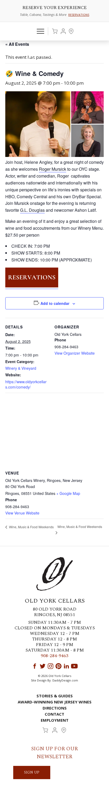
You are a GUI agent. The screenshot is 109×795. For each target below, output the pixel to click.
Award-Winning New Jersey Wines (55, 701)
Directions (55, 708)
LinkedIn (66, 666)
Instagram (50, 666)
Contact (54, 714)
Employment (55, 720)
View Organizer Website (74, 353)
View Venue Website (22, 513)
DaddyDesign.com (65, 680)
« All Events (17, 44)
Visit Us (71, 31)
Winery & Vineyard (20, 368)
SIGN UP (31, 772)
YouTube (74, 666)
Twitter (42, 666)
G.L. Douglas (32, 210)
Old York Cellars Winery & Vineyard (54, 54)
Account (63, 31)
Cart (55, 31)
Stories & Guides (55, 695)
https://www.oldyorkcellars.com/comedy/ (26, 384)
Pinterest (58, 666)
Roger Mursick (52, 169)
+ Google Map (68, 493)
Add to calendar (54, 303)
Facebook (34, 666)
